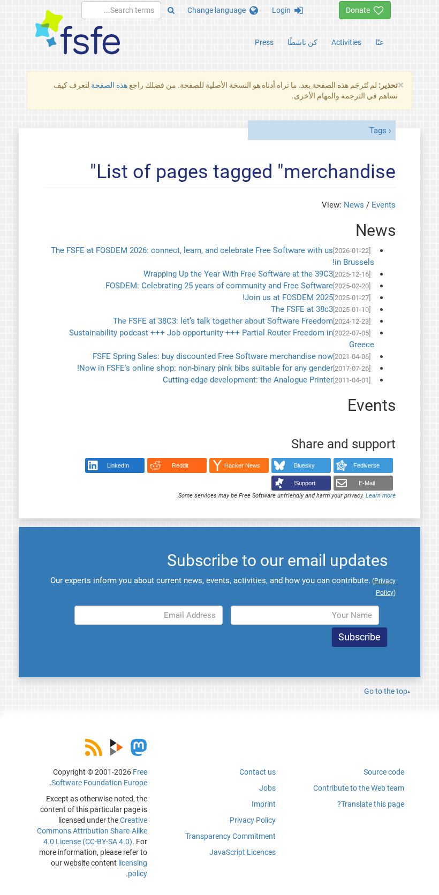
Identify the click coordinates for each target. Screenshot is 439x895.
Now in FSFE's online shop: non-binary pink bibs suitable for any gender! (205, 368)
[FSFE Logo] (77, 33)
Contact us (257, 772)
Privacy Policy (253, 820)
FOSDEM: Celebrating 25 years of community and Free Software (219, 285)
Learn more (381, 495)
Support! (304, 483)
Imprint (264, 804)
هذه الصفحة (109, 85)
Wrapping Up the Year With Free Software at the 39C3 (238, 274)
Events (384, 205)
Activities (346, 42)
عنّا (379, 42)
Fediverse (366, 465)
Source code (384, 772)
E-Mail (367, 483)
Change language (218, 10)
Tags (378, 130)
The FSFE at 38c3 (302, 309)
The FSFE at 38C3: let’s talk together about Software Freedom (223, 321)
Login (283, 10)
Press (264, 42)
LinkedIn (118, 465)
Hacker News (242, 465)
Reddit (180, 465)
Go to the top (385, 691)
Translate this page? (370, 804)
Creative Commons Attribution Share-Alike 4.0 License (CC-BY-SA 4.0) (92, 831)
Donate (360, 10)
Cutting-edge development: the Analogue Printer (248, 380)
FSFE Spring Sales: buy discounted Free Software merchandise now (213, 356)
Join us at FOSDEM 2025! (288, 297)
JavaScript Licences (242, 852)
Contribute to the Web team (358, 788)
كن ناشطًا (302, 42)
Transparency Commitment (230, 836)
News (354, 205)
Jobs (267, 788)
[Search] (171, 10)
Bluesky (304, 465)
